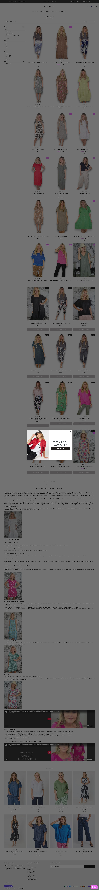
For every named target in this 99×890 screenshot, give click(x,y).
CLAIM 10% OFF (61, 448)
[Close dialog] (70, 431)
